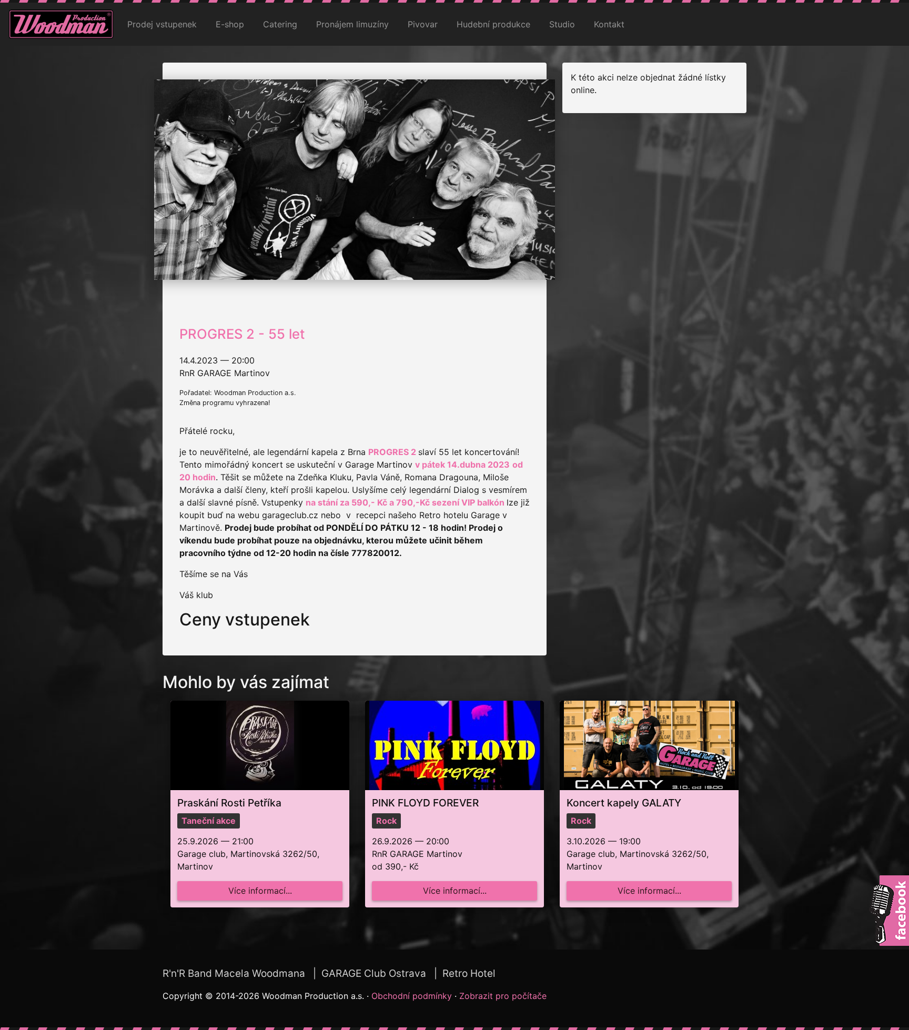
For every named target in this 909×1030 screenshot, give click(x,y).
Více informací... (260, 890)
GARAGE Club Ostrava (373, 973)
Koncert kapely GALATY (624, 802)
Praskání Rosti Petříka (229, 802)
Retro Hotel (469, 973)
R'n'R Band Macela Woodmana (234, 973)
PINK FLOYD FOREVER (425, 802)
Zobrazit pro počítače (503, 996)
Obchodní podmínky (411, 996)
